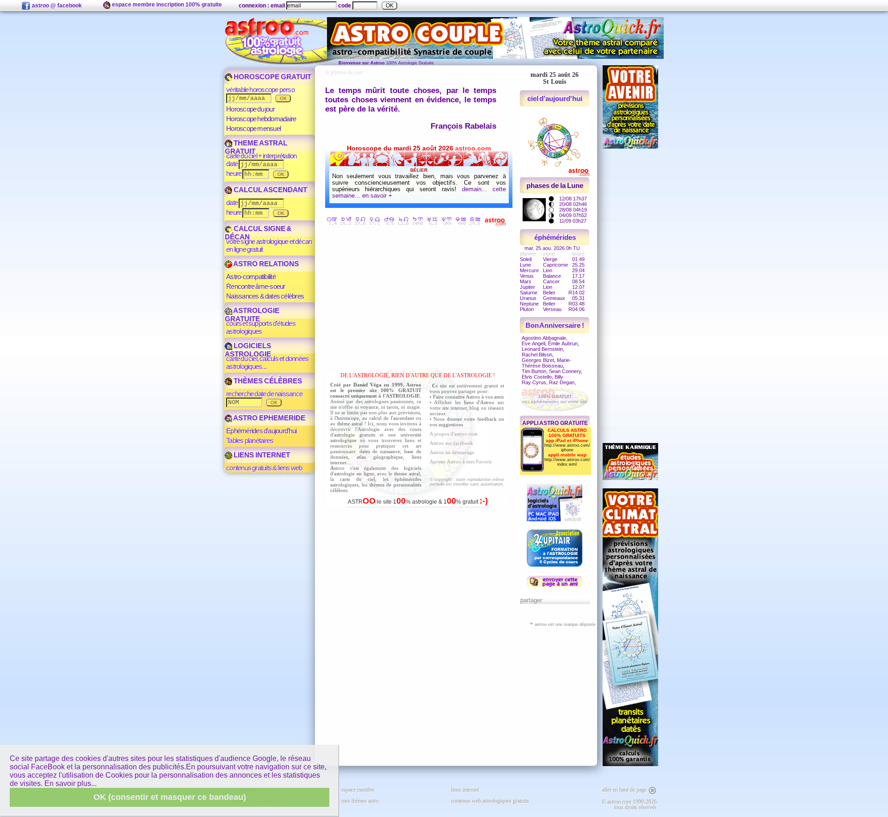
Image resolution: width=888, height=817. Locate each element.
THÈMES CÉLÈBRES (267, 381)
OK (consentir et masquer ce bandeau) (169, 797)
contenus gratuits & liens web (264, 468)
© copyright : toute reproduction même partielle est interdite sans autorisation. (467, 481)
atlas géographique (380, 457)
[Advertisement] (420, 299)
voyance (369, 407)
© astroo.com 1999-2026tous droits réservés (629, 804)
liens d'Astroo (479, 402)
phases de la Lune (554, 185)
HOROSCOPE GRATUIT (271, 77)
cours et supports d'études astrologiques (261, 327)
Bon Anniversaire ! (555, 325)
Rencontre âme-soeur (255, 286)
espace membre (358, 789)
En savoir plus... (70, 783)
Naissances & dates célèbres (265, 296)
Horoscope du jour (250, 109)
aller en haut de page (625, 789)
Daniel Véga (367, 384)
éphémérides (555, 237)
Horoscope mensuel (253, 128)
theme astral (407, 473)
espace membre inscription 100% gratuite (166, 4)
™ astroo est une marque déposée (562, 624)
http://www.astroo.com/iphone (567, 447)
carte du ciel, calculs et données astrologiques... (267, 362)
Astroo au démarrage (452, 452)
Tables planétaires (249, 440)
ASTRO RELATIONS (265, 264)
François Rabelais (463, 126)
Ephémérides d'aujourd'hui (261, 431)
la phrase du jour (344, 72)
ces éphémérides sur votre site (554, 399)
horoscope (348, 418)
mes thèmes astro (360, 801)
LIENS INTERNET (261, 455)
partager (531, 600)
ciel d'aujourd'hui (555, 98)
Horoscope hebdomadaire (261, 119)
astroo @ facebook (56, 5)
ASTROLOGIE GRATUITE (252, 314)
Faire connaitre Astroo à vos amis (468, 396)
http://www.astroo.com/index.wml (567, 462)
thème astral (350, 423)
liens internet (465, 789)
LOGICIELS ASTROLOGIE (248, 350)
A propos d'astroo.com (454, 434)
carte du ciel (357, 479)
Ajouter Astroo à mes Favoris (461, 461)
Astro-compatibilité (251, 277)
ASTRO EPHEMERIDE (268, 418)
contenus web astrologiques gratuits (490, 801)
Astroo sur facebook (451, 443)
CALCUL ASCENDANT (269, 189)
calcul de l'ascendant (391, 418)
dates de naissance (379, 451)
